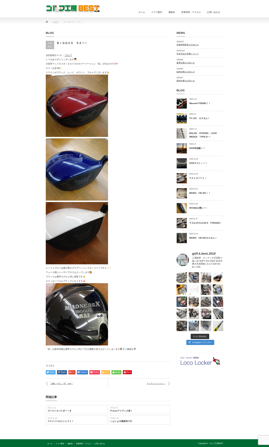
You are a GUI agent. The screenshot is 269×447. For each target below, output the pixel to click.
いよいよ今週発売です (121, 421)
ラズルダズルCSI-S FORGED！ (205, 223)
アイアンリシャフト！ (156, 384)
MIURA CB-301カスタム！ (203, 238)
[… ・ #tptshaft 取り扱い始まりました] (218, 326)
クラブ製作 (156, 12)
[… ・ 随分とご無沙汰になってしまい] (182, 326)
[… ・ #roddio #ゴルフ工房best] (218, 302)
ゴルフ (68, 55)
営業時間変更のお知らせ (188, 45)
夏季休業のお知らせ (186, 63)
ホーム (142, 12)
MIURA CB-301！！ (199, 193)
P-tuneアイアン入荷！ (121, 410)
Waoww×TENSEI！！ (200, 103)
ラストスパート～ (198, 178)
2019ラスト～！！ (198, 163)
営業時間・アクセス (191, 12)
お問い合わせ (213, 12)
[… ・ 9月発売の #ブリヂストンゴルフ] (182, 277)
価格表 (171, 12)
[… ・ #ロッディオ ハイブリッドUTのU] (206, 314)
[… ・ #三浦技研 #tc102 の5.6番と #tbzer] (194, 302)
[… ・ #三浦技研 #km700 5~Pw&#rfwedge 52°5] (194, 326)
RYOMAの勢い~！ (198, 208)
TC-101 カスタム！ (199, 118)
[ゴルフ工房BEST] (73, 8)
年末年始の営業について (188, 54)
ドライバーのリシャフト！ (60, 421)
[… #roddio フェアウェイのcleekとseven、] (182, 302)
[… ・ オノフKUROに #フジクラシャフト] (218, 314)
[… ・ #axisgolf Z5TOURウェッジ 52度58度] (218, 277)
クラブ (51, 365)
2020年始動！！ (197, 148)
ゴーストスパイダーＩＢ (59, 410)
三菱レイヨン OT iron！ (61, 384)
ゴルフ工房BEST (216, 443)
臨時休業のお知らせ (186, 72)
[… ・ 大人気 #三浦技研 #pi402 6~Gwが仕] (206, 326)
